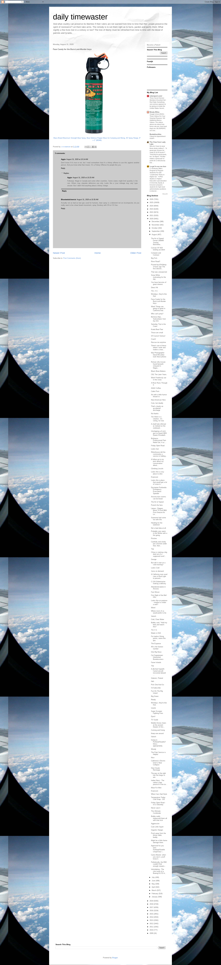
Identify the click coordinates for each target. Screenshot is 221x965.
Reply (63, 168)
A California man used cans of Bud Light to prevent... (159, 576)
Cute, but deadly (157, 403)
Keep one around (157, 733)
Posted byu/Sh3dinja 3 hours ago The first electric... (158, 267)
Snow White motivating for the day (158, 277)
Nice (152, 758)
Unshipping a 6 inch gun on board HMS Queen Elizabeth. (159, 433)
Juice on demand (157, 571)
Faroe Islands (156, 662)
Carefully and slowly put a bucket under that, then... (159, 544)
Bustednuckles (155, 134)
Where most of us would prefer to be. (159, 612)
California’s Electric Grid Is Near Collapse (158, 763)
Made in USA (156, 633)
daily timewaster (80, 17)
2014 (152, 917)
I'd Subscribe (156, 688)
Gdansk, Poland (157, 678)
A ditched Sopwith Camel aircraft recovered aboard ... (158, 672)
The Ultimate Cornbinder (156, 812)
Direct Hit (154, 287)
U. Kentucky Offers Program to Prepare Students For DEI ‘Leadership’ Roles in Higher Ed (157, 173)
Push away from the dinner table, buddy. (158, 835)
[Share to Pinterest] (95, 147)
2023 (152, 209)
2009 (152, 933)
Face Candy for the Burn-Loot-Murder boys (158, 301)
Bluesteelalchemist (68, 199)
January (155, 897)
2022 (152, 212)
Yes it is (154, 630)
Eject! (153, 716)
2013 (152, 920)
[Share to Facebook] (93, 147)
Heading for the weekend (156, 524)
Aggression (155, 824)
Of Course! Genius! (158, 336)
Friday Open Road (157, 446)
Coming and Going (158, 730)
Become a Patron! (153, 45)
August (154, 234)
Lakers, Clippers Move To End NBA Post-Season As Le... (159, 511)
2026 (152, 199)
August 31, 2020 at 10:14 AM (77, 159)
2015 (152, 914)
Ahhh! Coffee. (156, 388)
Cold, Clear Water (157, 619)
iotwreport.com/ (156, 96)
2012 (152, 924)
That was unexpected (159, 272)
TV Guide (154, 720)
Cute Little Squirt (157, 827)
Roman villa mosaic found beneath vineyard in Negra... (158, 365)
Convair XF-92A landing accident (158, 249)
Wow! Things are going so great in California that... (158, 308)
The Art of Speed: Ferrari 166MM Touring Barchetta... (157, 241)
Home (98, 253)
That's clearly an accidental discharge (157, 408)
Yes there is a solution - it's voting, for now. (157, 419)
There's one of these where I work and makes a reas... (158, 348)
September (156, 231)
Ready (153, 700)
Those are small (157, 333)
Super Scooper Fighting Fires (157, 712)
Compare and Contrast (156, 254)
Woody (153, 749)
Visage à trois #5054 (157, 114)
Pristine (154, 538)
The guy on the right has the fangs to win (158, 775)
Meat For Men (156, 788)
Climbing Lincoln (157, 469)
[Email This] (86, 147)
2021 (152, 215)
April (154, 887)
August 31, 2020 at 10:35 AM (87, 199)
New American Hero (158, 400)
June (154, 881)
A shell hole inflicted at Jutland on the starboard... (158, 426)
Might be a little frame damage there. (159, 841)
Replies (66, 173)
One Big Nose (156, 652)
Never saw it (155, 808)
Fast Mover (155, 592)
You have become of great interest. (158, 283)
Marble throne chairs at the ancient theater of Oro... (158, 725)
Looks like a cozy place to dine (157, 473)
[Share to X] (90, 147)
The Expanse (156, 643)
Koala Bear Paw (157, 329)
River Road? (155, 261)
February (155, 894)
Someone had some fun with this (158, 519)
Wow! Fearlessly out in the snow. (158, 379)
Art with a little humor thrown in (159, 396)
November (156, 225)
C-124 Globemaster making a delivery (158, 583)
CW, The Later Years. (159, 374)
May (153, 884)
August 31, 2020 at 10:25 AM (83, 178)
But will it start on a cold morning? (158, 564)
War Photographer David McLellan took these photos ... (158, 356)
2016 (152, 910)
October (155, 228)
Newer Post (59, 253)
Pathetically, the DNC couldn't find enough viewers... (159, 864)
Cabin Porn (155, 391)
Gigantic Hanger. (157, 830)
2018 (152, 904)
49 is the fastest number (157, 648)
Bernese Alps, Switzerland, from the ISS (158, 319)
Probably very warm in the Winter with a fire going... (159, 533)
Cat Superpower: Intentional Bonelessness (157, 657)
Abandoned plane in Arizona (158, 588)
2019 (152, 901)
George (153, 559)
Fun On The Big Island (157, 692)
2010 (152, 930)
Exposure (154, 477)
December (156, 221)
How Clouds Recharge (155, 769)
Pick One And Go (157, 685)
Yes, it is (154, 291)
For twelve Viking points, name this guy (158, 638)
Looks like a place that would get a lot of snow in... (159, 482)
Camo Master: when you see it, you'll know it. (158, 857)
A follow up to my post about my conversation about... (157, 462)
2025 (152, 202)
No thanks (155, 414)
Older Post (135, 253)
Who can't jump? (157, 314)
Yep (152, 549)
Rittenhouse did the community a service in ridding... (159, 454)
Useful (153, 708)
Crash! (153, 339)
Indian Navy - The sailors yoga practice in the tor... (159, 782)
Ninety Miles (154, 112)
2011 (152, 927)
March (154, 890)
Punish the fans (157, 505)
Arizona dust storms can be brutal (158, 498)
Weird (153, 608)
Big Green (154, 696)
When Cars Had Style (159, 794)
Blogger (115, 958)
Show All (164, 194)
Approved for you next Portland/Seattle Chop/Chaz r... (158, 849)
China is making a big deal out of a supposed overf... (159, 554)
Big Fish (154, 258)
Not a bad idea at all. (158, 528)
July (153, 877)
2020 (152, 219)
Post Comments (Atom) (72, 258)
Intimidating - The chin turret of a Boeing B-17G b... (158, 871)
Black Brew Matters (158, 371)
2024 (152, 206)
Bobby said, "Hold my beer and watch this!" (159, 624)
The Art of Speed (157, 502)
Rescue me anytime (158, 342)
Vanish (153, 616)
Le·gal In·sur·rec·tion (158, 166)
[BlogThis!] (88, 147)
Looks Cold (155, 568)
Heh (152, 681)
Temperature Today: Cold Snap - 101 (158, 798)
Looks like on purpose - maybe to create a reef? (159, 602)
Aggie (63, 159)
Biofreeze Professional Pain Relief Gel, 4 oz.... (159, 440)
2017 (152, 907)
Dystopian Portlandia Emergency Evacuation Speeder (158, 490)
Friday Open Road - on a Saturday (158, 804)
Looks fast (155, 449)
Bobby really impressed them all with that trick (159, 818)
